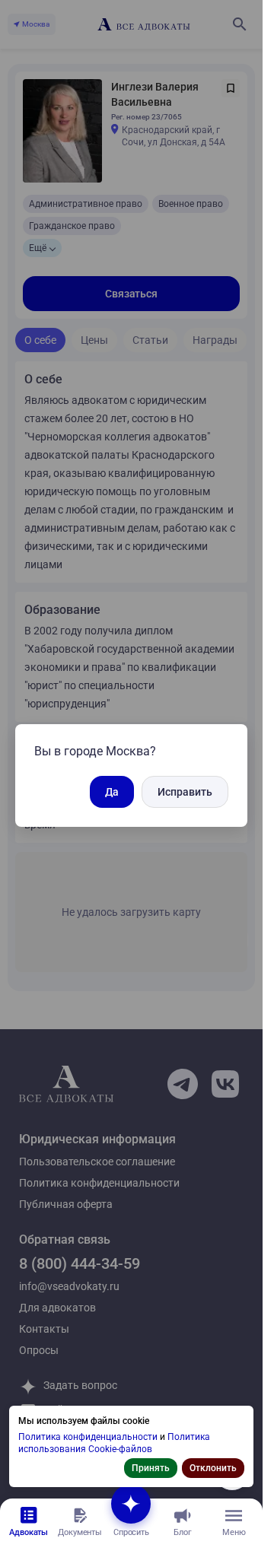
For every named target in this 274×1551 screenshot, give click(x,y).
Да (112, 792)
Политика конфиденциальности (89, 1437)
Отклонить (213, 1468)
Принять (151, 1468)
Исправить (185, 792)
